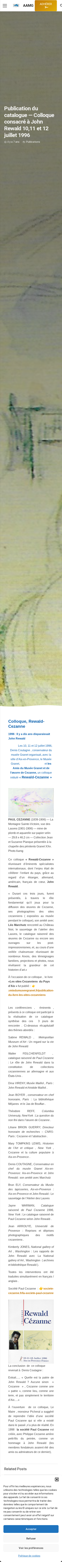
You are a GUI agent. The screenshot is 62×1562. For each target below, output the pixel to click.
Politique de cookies (29, 1555)
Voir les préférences (31, 1548)
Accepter (31, 1529)
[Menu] (5, 5)
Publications (33, 141)
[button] (57, 1479)
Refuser (31, 1538)
